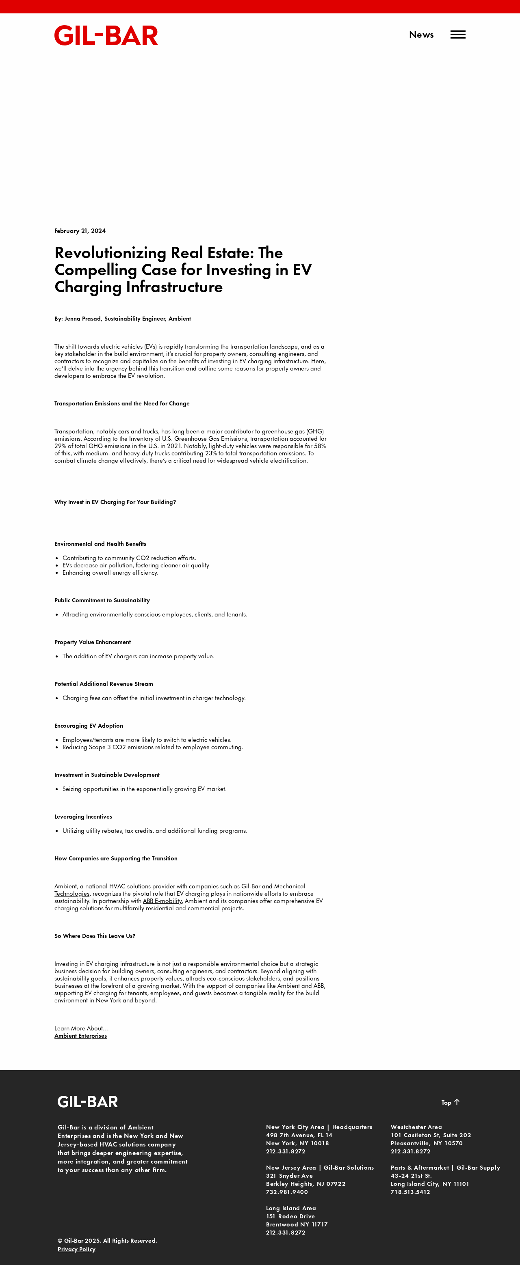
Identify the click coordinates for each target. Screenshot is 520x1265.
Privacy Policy (76, 1249)
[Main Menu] (458, 34)
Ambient (65, 886)
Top (451, 1102)
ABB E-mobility (162, 900)
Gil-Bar (250, 886)
